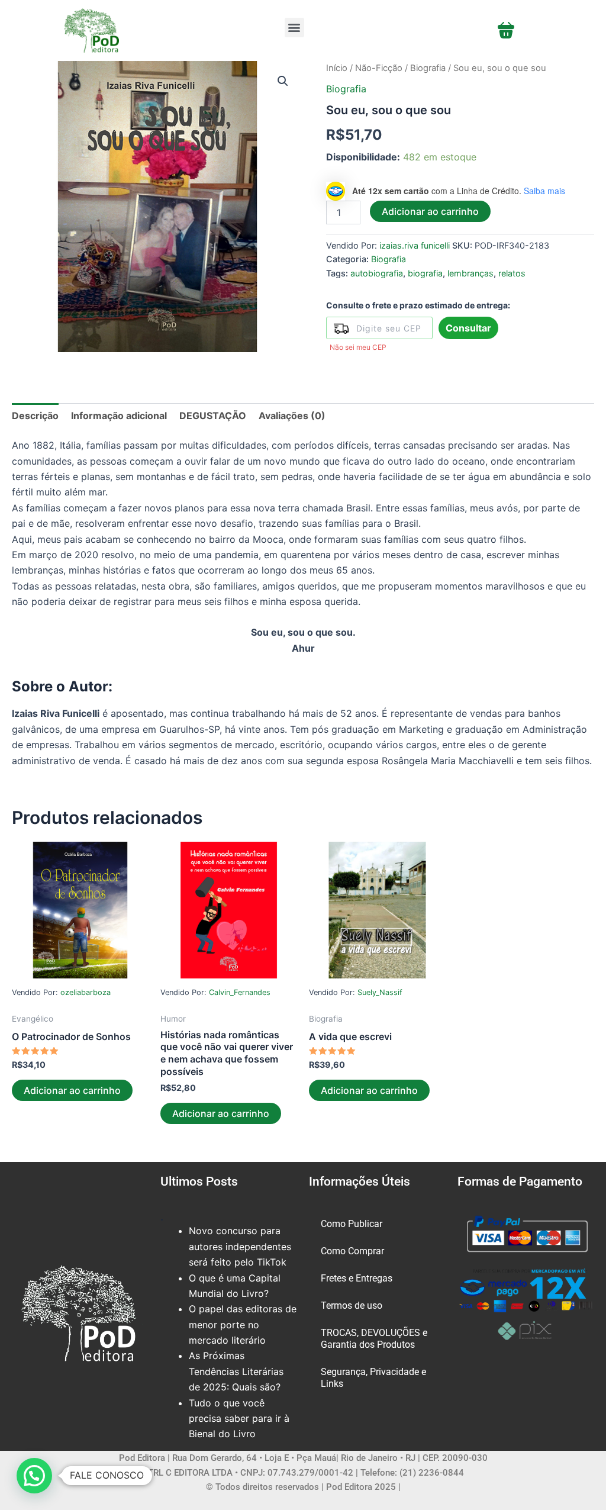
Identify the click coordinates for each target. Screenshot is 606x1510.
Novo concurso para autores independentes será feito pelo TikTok (240, 1246)
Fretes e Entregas (356, 1278)
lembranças (470, 273)
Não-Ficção (378, 68)
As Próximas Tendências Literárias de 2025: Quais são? (236, 1371)
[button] (294, 27)
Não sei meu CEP (358, 347)
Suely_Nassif (379, 992)
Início (336, 68)
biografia (425, 273)
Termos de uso (351, 1305)
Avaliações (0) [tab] (292, 415)
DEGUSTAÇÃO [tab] (212, 415)
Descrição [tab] (35, 415)
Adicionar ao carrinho (430, 211)
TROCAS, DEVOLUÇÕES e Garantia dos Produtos (374, 1338)
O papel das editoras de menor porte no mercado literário (242, 1324)
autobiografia (376, 273)
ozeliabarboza (85, 992)
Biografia (428, 68)
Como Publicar (351, 1223)
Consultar (468, 328)
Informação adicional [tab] (119, 415)
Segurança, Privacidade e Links (373, 1377)
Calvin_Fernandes (239, 992)
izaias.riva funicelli (414, 245)
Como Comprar (352, 1251)
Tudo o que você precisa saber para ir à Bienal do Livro (239, 1418)
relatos (512, 273)
